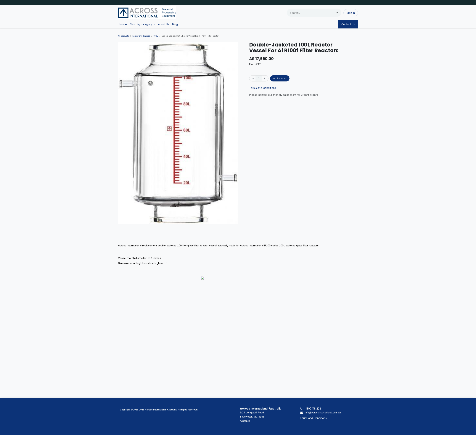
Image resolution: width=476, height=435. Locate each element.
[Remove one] (252, 78)
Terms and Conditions (262, 87)
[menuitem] (123, 24)
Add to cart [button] (281, 78)
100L (156, 36)
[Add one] (265, 78)
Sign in (351, 12)
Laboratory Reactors (141, 36)
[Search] (337, 13)
